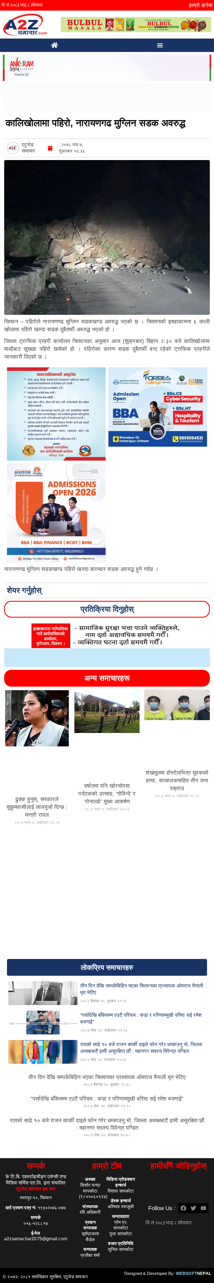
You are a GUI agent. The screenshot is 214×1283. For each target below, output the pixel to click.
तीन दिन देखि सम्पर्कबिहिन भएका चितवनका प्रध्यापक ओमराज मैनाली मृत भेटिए (107, 1077)
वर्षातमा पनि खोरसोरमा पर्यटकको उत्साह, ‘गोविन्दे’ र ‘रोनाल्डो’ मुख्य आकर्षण (106, 793)
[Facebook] (183, 1208)
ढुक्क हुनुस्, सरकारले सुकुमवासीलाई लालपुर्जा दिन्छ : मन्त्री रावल (37, 807)
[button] (160, 45)
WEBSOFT (193, 1273)
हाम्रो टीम (107, 1165)
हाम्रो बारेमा (201, 5)
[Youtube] (203, 1208)
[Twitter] (193, 1208)
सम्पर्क (36, 1165)
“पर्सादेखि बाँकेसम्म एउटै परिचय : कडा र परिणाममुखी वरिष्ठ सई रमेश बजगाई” (107, 1099)
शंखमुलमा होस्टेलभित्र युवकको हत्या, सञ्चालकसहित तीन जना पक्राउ (177, 780)
